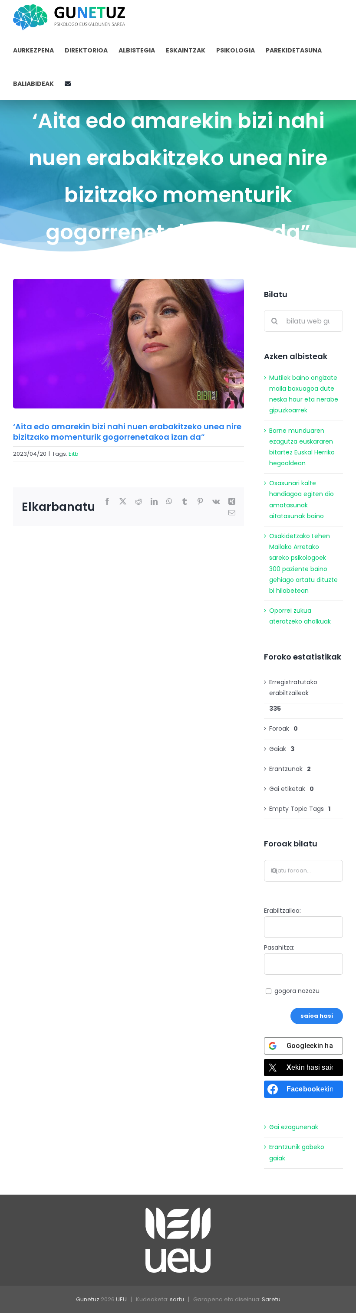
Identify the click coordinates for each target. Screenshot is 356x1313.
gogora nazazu (297, 990)
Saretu (271, 1299)
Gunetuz (87, 1299)
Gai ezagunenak (293, 1127)
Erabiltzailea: (282, 910)
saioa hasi (316, 1016)
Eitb (74, 454)
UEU (121, 1299)
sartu (177, 1299)
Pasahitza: (279, 947)
